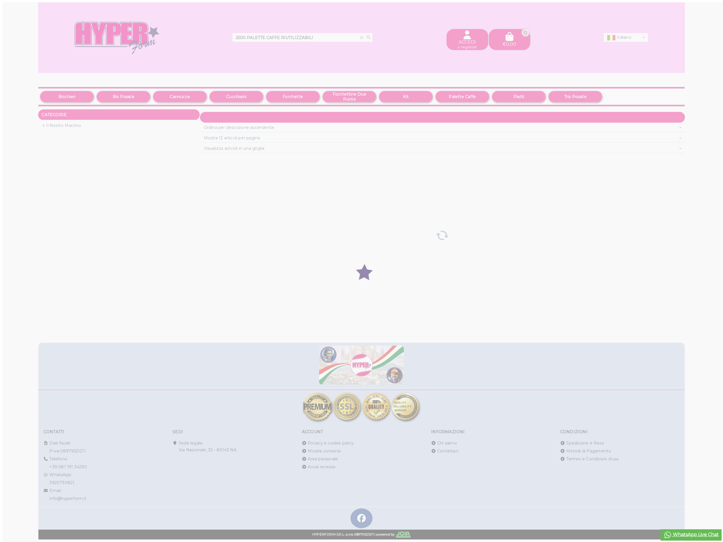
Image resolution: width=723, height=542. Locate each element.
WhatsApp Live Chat (695, 534)
